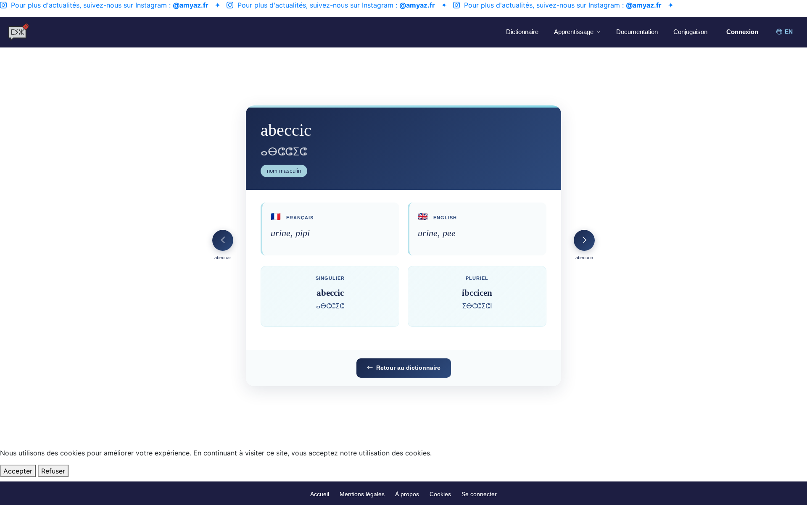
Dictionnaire (522, 31)
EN (789, 32)
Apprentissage (573, 31)
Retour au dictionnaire (408, 367)
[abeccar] (222, 240)
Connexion (742, 31)
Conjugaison (690, 31)
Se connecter (479, 494)
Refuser (53, 471)
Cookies (440, 494)
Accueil (319, 494)
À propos (407, 494)
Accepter (17, 471)
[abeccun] (584, 240)
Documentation (637, 31)
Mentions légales (362, 494)
